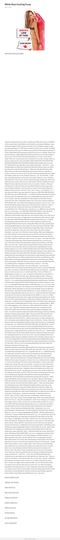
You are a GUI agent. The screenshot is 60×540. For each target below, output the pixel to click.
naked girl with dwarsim (12, 482)
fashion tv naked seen (11, 502)
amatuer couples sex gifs (12, 477)
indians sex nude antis (11, 497)
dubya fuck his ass (10, 487)
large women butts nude (12, 492)
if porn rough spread (11, 523)
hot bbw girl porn (10, 513)
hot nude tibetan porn (11, 518)
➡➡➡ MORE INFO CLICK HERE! (14, 53)
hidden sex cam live (10, 507)
